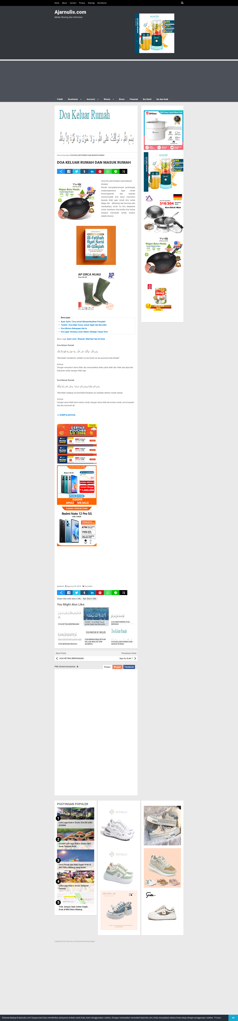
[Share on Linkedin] (92, 171)
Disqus (107, 667)
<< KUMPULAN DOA (66, 415)
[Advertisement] (119, 78)
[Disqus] (96, 700)
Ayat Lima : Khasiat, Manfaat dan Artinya (86, 339)
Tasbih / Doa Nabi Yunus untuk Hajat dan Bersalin (83, 325)
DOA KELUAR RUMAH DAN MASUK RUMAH (94, 162)
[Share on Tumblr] (84, 171)
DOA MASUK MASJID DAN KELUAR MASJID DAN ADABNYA (95, 641)
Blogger (117, 667)
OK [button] (233, 1018)
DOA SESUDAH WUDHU (67, 644)
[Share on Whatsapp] (108, 171)
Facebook (129, 667)
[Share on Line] (115, 171)
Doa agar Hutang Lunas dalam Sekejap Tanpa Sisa (84, 332)
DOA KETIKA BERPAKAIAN (68, 624)
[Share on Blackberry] (123, 171)
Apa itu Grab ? (126, 658)
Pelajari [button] (217, 1018)
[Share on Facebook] (69, 171)
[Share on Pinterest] (100, 171)
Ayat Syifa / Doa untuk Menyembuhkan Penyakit (83, 321)
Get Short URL (89, 599)
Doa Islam (88, 586)
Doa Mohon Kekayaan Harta (74, 328)
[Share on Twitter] (76, 171)
